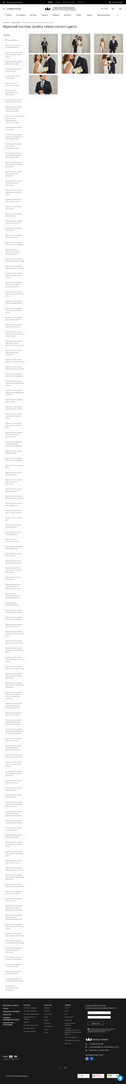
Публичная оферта (71, 1037)
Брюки (46, 1020)
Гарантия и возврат (11, 1011)
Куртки (46, 1032)
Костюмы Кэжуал (29, 1028)
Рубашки (47, 1011)
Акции (67, 1011)
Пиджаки (47, 1008)
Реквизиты (68, 1020)
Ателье (6, 1008)
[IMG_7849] (43, 64)
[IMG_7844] (108, 43)
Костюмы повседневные (31, 1014)
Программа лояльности (72, 1040)
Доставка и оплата (11, 1005)
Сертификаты (48, 1026)
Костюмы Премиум (30, 1031)
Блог (66, 1014)
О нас (66, 1008)
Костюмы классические (31, 1025)
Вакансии (68, 1043)
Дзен (65, 1068)
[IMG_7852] (75, 64)
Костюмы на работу (30, 1011)
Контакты (7, 1014)
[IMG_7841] (75, 43)
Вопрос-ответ (69, 1017)
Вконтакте (61, 1068)
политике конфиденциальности (99, 1031)
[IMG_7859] (108, 64)
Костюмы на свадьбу (30, 1008)
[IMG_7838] (43, 43)
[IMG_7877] (43, 84)
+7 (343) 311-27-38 (14, 9)
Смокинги (27, 1022)
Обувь (46, 1017)
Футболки (47, 1023)
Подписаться (96, 1023)
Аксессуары (48, 1014)
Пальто (46, 1029)
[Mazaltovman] (63, 8)
